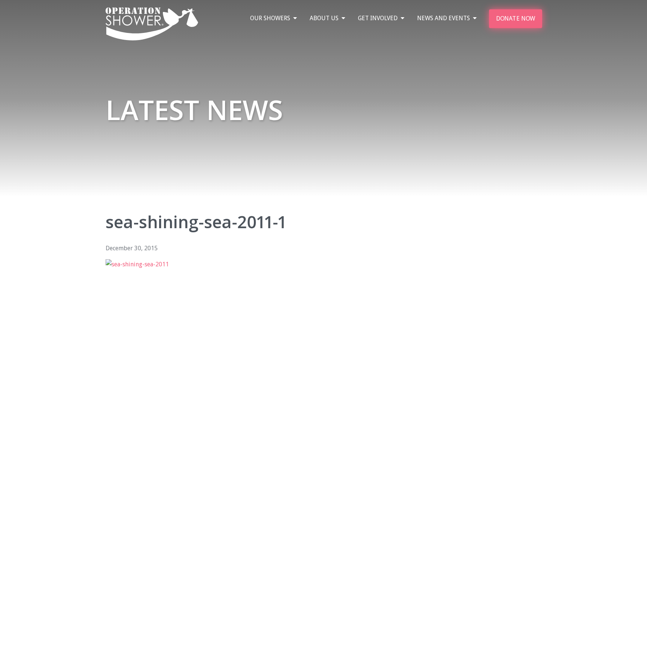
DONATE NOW (515, 18)
